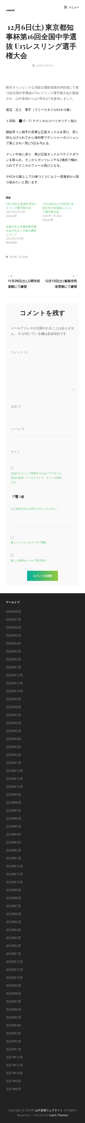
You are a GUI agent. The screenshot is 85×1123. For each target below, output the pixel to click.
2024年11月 (14, 778)
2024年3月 (13, 842)
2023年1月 (13, 954)
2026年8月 (13, 611)
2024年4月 (13, 834)
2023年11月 (14, 874)
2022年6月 (13, 1009)
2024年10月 (14, 786)
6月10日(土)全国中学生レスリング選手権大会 (21, 206)
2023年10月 (14, 882)
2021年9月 (13, 1081)
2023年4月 (13, 930)
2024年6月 (13, 818)
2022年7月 (13, 1001)
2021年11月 (14, 1065)
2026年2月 (13, 659)
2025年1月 (13, 763)
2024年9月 (13, 794)
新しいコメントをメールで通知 (28, 542)
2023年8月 (13, 898)
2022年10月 (14, 977)
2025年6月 (13, 723)
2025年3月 (13, 747)
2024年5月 (13, 826)
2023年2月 (13, 946)
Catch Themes (58, 1115)
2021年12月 (14, 1057)
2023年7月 (13, 906)
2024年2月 (13, 850)
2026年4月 (13, 643)
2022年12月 (14, 961)
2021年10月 (14, 1073)
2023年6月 (13, 914)
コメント (19, 352)
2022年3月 (13, 1033)
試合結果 (23, 256)
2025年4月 (13, 739)
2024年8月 (13, 802)
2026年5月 (13, 635)
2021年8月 (13, 1089)
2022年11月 (14, 969)
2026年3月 (13, 651)
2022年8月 (13, 993)
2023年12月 (14, 866)
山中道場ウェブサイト (49, 1110)
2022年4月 (13, 1025)
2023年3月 (13, 938)
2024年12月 (14, 770)
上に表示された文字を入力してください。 (35, 508)
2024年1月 (13, 858)
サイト (15, 451)
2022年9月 (13, 985)
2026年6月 (13, 627)
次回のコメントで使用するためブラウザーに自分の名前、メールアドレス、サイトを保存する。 (36, 477)
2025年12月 (14, 675)
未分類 (13, 256)
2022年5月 (13, 1017)
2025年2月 (13, 755)
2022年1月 (13, 1049)
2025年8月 (13, 707)
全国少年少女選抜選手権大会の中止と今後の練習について (21, 230)
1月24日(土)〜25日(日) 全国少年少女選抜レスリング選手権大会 (58, 208)
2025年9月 (13, 699)
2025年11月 (14, 683)
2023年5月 (13, 922)
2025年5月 (13, 731)
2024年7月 (13, 810)
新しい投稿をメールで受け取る (28, 560)
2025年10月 (14, 691)
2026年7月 (13, 619)
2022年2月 (13, 1041)
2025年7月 (13, 715)
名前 (16, 406)
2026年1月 (13, 667)
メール (17, 429)
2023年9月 (13, 890)
